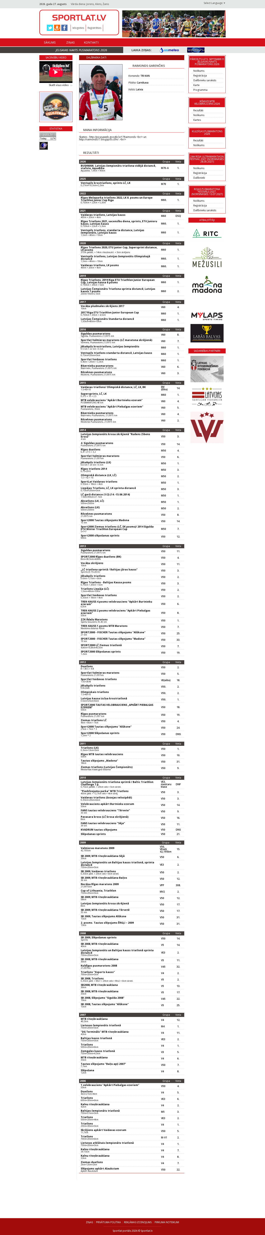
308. (178, 885)
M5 (163, 1112)
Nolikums (198, 71)
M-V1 (164, 1137)
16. (178, 818)
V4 (162, 973)
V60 (163, 307)
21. (178, 834)
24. (178, 728)
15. (178, 849)
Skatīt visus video (59, 85)
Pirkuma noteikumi (167, 1222)
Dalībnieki (199, 178)
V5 (162, 945)
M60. (164, 200)
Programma (200, 90)
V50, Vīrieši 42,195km (165, 849)
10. (178, 755)
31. (178, 762)
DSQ (178, 216)
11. (178, 551)
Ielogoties (78, 28)
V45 (163, 967)
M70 (163, 184)
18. (178, 680)
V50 (163, 436)
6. (178, 367)
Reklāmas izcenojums (138, 1222)
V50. (163, 686)
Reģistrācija (200, 75)
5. (178, 407)
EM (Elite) (164, 388)
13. (178, 986)
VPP (162, 885)
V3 (162, 1052)
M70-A (165, 168)
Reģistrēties (94, 28)
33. (178, 640)
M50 (163, 450)
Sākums (50, 42)
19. (178, 652)
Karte (196, 85)
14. (178, 388)
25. (178, 633)
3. (178, 373)
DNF (178, 784)
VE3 (162, 865)
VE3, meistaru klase (166, 784)
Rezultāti (198, 110)
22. (178, 999)
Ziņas (70, 42)
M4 (163, 1026)
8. (178, 335)
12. (178, 536)
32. (178, 967)
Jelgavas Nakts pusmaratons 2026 (81, 50)
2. (178, 291)
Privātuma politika (108, 1222)
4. (178, 307)
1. (178, 168)
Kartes (197, 120)
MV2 (162, 891)
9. (178, 768)
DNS (178, 734)
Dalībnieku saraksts (204, 80)
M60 (163, 216)
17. (178, 904)
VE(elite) (166, 680)
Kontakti (91, 42)
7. (178, 341)
